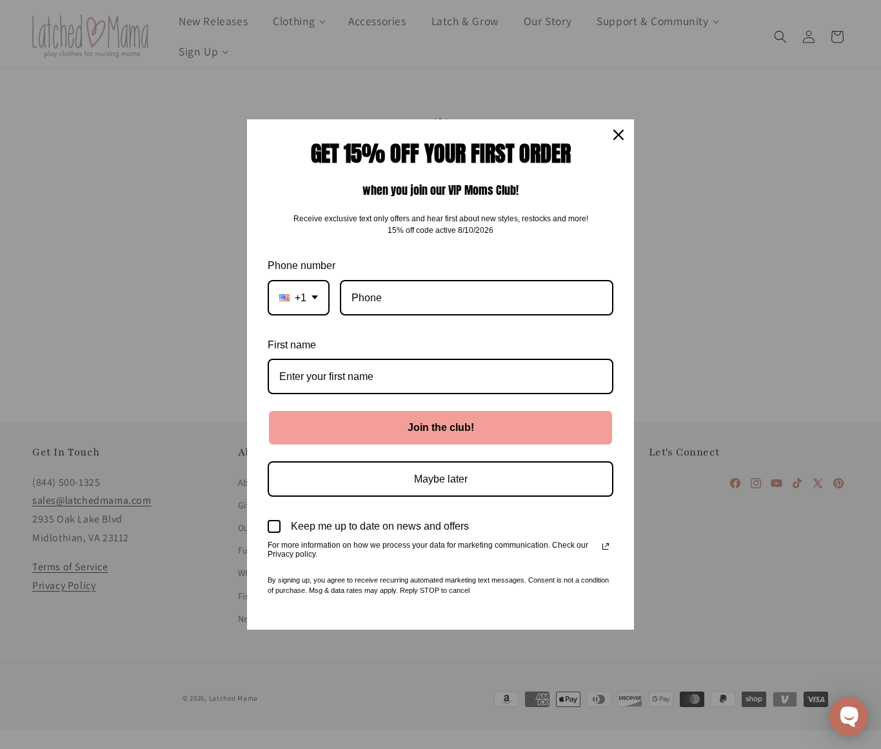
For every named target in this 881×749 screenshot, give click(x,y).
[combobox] (299, 297)
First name (292, 344)
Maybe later (441, 479)
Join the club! (441, 427)
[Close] (618, 134)
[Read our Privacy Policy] (605, 546)
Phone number (301, 265)
